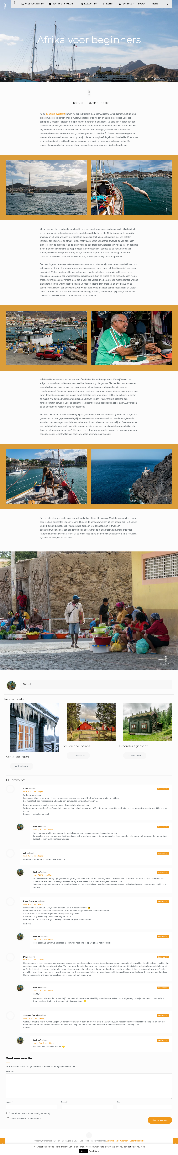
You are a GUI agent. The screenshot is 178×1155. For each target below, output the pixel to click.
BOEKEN (142, 4)
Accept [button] (84, 1151)
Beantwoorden (163, 789)
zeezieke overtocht (55, 114)
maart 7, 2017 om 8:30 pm (43, 830)
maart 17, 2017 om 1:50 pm (43, 1043)
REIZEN (109, 4)
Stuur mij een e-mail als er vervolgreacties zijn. (30, 1113)
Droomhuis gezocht (133, 746)
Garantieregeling (137, 1141)
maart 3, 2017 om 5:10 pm (33, 856)
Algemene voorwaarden (117, 1141)
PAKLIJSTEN (89, 4)
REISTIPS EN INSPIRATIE (63, 4)
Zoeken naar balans (76, 746)
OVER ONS (128, 4)
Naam (9, 1102)
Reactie (10, 1071)
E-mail (64, 1102)
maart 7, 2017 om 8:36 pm (43, 991)
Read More (94, 1151)
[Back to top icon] (89, 1135)
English (155, 4)
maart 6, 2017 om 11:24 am (33, 960)
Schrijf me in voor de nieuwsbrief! (25, 1118)
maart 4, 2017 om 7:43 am (33, 904)
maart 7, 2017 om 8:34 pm (43, 939)
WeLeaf (27, 684)
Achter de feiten (17, 756)
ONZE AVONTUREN (33, 4)
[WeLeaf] (4, 6)
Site (118, 1102)
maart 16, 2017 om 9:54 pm (33, 1018)
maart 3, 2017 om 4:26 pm (33, 792)
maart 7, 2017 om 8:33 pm (43, 875)
